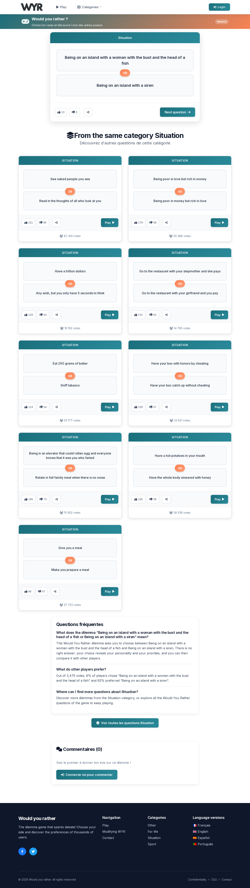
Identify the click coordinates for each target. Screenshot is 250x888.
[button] (125, 60)
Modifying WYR (113, 831)
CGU (214, 879)
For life (153, 831)
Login (221, 7)
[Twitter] (33, 851)
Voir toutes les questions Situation (127, 723)
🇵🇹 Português (203, 844)
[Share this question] (88, 112)
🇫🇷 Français (201, 825)
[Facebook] (22, 851)
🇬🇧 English (200, 831)
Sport (152, 844)
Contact (108, 838)
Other (152, 825)
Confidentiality (197, 879)
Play (63, 7)
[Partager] (56, 222)
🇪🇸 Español (201, 838)
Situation (154, 838)
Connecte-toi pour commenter (89, 775)
